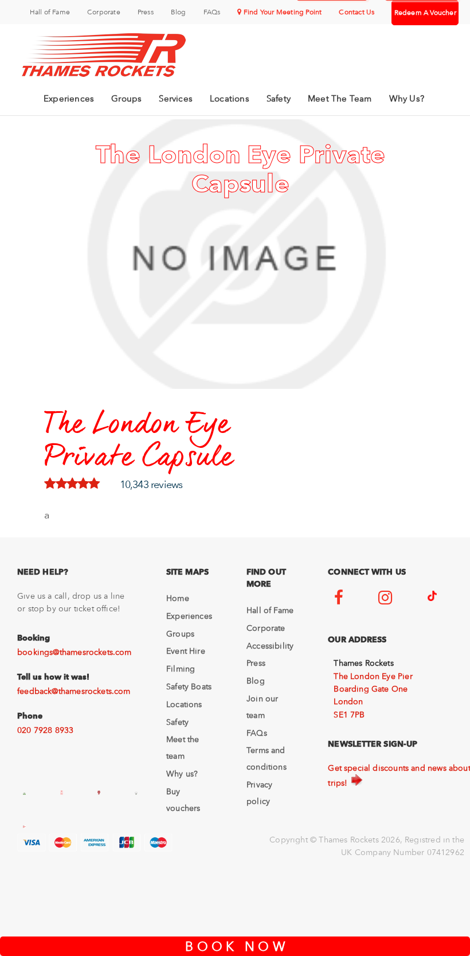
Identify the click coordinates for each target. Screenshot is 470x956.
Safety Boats (188, 686)
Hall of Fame (50, 12)
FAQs (212, 12)
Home (177, 598)
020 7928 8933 (45, 730)
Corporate (103, 12)
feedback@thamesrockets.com (74, 691)
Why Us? (406, 98)
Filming (180, 668)
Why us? (182, 773)
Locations (229, 98)
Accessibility (269, 645)
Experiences (69, 98)
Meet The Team (340, 98)
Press (146, 12)
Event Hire (185, 650)
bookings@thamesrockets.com (74, 652)
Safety (279, 98)
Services (176, 98)
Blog (178, 12)
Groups (126, 98)
